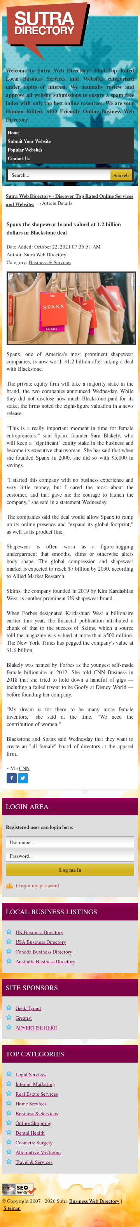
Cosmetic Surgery (34, 1142)
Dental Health (30, 1132)
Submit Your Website (29, 141)
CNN (24, 768)
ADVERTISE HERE (36, 1027)
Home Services (31, 1103)
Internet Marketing (35, 1084)
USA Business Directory (41, 941)
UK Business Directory (39, 932)
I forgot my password (37, 885)
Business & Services (50, 262)
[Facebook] (12, 778)
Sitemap (12, 1207)
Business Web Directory (94, 1200)
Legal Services (31, 1074)
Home (13, 132)
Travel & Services (34, 1161)
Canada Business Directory (44, 951)
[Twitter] (23, 778)
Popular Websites (25, 149)
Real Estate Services (37, 1093)
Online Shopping (34, 1123)
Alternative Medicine (38, 1152)
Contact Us (19, 158)
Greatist (24, 1017)
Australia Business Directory (45, 961)
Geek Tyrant (28, 1008)
